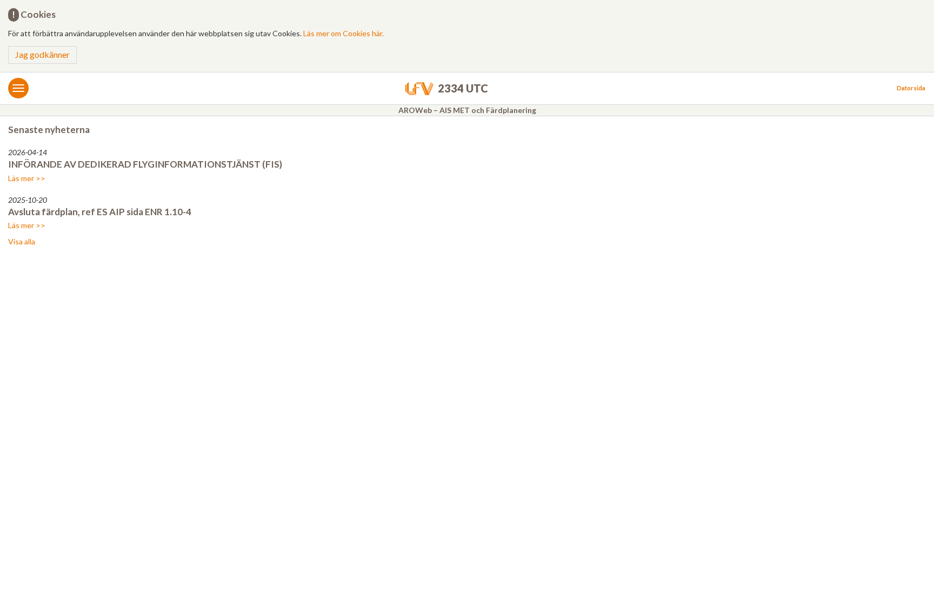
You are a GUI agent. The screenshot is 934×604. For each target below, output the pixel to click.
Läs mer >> (26, 178)
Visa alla (21, 241)
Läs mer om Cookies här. (343, 33)
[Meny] (18, 88)
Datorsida (911, 87)
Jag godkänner (42, 54)
